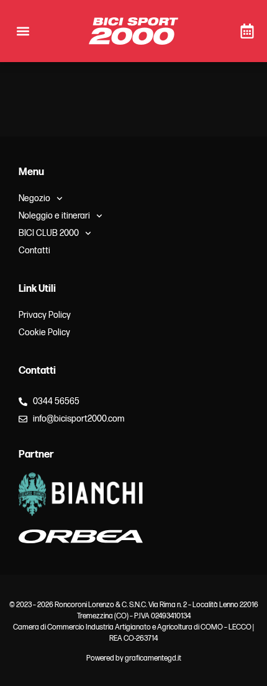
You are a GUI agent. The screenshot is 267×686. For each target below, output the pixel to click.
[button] (22, 31)
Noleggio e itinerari (54, 215)
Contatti (34, 250)
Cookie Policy (44, 332)
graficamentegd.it (153, 658)
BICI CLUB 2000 (49, 233)
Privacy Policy (45, 315)
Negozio (34, 198)
